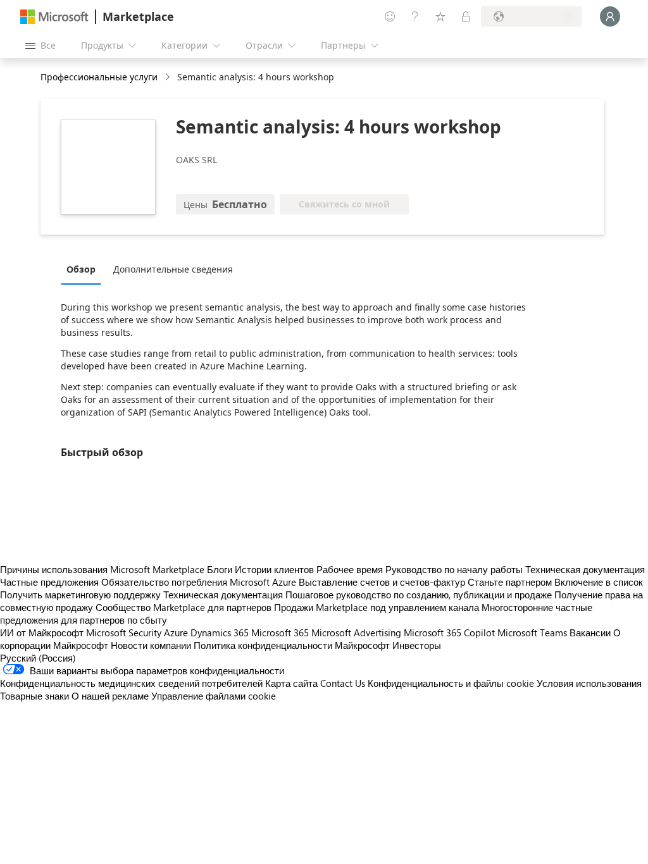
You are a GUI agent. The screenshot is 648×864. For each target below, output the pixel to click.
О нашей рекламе (110, 695)
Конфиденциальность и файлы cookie (451, 683)
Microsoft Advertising (356, 632)
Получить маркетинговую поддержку (80, 594)
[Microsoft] (54, 16)
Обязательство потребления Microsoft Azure (200, 582)
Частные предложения (49, 582)
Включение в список (598, 582)
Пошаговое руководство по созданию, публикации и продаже (418, 594)
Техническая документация (585, 569)
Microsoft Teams (532, 632)
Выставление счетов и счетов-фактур (382, 582)
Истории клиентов (274, 569)
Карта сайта (291, 683)
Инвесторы (416, 645)
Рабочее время (349, 569)
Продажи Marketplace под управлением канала (376, 607)
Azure (176, 632)
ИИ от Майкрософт (42, 632)
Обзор (81, 269)
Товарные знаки (34, 695)
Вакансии (590, 632)
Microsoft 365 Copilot (449, 632)
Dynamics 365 (219, 632)
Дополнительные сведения (173, 269)
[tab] (84, 269)
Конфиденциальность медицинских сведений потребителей (131, 683)
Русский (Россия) (38, 657)
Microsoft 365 (280, 632)
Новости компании (151, 645)
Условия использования (589, 683)
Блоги (219, 569)
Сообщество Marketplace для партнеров (183, 607)
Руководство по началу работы (454, 569)
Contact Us (342, 683)
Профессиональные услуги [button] (99, 77)
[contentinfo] (168, 77)
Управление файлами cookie (213, 695)
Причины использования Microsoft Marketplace (102, 569)
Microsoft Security (123, 632)
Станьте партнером (510, 582)
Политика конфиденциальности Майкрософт (292, 645)
